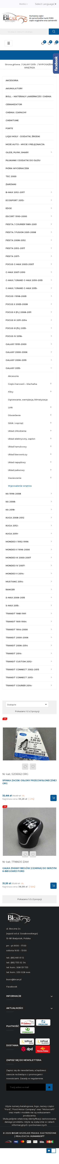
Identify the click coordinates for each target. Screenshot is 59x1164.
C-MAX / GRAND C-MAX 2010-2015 (24, 280)
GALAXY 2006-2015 (16, 360)
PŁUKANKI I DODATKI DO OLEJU (23, 160)
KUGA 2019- (12, 533)
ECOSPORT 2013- (15, 200)
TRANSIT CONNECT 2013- (19, 677)
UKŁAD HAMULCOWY (17, 446)
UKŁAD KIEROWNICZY (17, 454)
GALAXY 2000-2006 (16, 352)
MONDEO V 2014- (15, 573)
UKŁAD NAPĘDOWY (17, 462)
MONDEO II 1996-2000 (18, 549)
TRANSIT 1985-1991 (16, 613)
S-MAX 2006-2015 (15, 597)
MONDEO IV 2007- (15, 565)
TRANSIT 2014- (14, 653)
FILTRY (10, 392)
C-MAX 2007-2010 (15, 272)
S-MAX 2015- (12, 605)
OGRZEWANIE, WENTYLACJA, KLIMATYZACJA (28, 399)
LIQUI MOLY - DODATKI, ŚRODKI (23, 136)
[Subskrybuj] (49, 1087)
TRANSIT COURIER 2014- (19, 685)
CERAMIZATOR (14, 104)
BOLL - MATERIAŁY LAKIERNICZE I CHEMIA (28, 96)
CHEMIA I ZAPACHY (16, 112)
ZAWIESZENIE (14, 478)
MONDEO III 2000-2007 (18, 557)
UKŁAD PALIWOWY (16, 470)
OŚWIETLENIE (14, 415)
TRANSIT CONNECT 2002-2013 (22, 669)
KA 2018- (10, 509)
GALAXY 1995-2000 (16, 344)
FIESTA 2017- (13, 256)
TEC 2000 (11, 176)
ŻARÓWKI (11, 184)
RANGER (10, 589)
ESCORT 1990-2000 (16, 216)
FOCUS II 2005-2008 (17, 304)
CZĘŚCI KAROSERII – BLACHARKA (22, 384)
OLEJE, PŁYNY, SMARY (17, 152)
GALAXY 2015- (13, 368)
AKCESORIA (12, 80)
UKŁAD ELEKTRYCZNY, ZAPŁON (21, 439)
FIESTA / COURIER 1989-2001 (21, 224)
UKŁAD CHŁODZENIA (17, 431)
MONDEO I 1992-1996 (17, 541)
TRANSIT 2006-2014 (17, 645)
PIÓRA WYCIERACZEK (17, 168)
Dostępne (27, 704)
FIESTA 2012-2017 (15, 248)
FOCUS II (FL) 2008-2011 (18, 312)
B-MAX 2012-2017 (15, 192)
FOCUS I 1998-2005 (16, 296)
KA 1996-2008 (13, 493)
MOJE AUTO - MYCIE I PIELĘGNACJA (25, 144)
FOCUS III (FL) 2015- (16, 328)
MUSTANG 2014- (15, 581)
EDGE (9, 208)
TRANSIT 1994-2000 (17, 629)
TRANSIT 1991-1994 (16, 621)
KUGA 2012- (12, 525)
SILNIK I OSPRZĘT (15, 423)
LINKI (10, 407)
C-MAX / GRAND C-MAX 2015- (21, 288)
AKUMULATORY (14, 88)
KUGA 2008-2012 (15, 517)
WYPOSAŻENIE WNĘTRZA (20, 486)
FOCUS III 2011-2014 (16, 320)
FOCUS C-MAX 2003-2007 (20, 264)
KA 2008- (11, 501)
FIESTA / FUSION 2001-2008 (21, 232)
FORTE (9, 128)
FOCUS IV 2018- (14, 336)
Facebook (11, 986)
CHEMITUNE (12, 120)
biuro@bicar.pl (13, 979)
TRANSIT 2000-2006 (17, 637)
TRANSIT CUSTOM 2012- (19, 661)
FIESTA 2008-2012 (16, 240)
